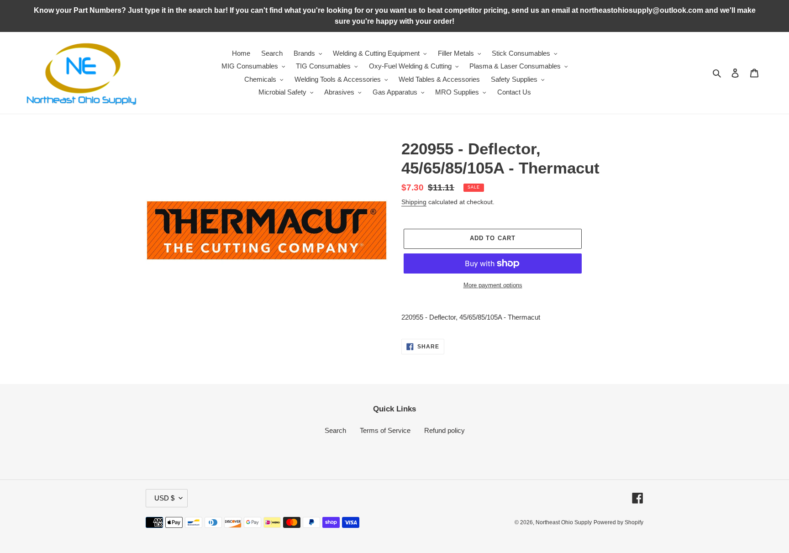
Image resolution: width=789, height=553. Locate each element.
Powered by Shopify (618, 522)
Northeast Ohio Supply (564, 522)
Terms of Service (385, 430)
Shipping (413, 201)
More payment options (492, 285)
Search (335, 430)
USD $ (164, 498)
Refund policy (444, 430)
